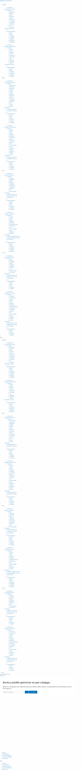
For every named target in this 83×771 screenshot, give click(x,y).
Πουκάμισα (12, 22)
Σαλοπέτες (12, 24)
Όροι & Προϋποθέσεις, (7, 757)
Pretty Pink (12, 296)
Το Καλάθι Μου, (5, 754)
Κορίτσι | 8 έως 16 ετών (10, 293)
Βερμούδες (12, 12)
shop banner (10, 7)
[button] (41, 337)
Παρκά (11, 18)
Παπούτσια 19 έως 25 (12, 110)
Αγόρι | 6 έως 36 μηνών (10, 82)
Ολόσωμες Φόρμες (14, 224)
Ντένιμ (11, 34)
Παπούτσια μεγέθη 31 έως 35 (13, 237)
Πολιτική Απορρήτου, (7, 755)
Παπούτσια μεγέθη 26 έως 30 (13, 236)
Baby (3, 77)
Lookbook (12, 39)
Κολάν (11, 131)
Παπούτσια (7, 107)
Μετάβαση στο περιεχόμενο (6, 0)
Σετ (10, 25)
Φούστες (11, 62)
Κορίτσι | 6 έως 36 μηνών (10, 127)
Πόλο (11, 116)
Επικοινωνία (5, 758)
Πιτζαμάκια (12, 21)
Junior (3, 252)
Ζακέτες (11, 13)
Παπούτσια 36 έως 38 (12, 276)
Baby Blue (12, 86)
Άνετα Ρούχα (12, 85)
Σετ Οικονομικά (13, 145)
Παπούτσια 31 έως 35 (12, 196)
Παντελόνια (12, 19)
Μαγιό (11, 15)
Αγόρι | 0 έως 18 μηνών (10, 9)
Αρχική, (4, 752)
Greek (2, 672)
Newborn (4, 4)
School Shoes (10, 197)
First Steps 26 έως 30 (12, 194)
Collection (9, 10)
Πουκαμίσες (12, 140)
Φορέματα (12, 59)
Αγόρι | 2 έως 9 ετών (9, 175)
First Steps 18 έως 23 (12, 109)
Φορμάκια (12, 27)
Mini (3, 170)
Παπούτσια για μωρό (9, 28)
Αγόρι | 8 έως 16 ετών (9, 257)
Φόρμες (11, 104)
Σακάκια (11, 101)
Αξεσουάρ (12, 37)
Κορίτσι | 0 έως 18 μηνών (10, 46)
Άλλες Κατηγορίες (11, 31)
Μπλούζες (12, 16)
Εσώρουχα (12, 40)
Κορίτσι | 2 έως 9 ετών (9, 214)
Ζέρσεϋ (11, 91)
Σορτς (11, 146)
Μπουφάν (12, 94)
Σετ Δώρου (12, 36)
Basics (11, 33)
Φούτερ (11, 106)
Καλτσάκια (12, 42)
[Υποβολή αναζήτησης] (27, 692)
